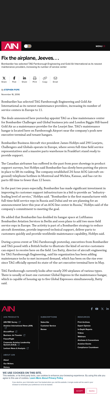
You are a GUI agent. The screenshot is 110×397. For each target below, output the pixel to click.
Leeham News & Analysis (14, 348)
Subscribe (45, 322)
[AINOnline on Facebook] (92, 309)
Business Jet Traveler (12, 335)
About (6, 360)
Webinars (82, 336)
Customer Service (48, 326)
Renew (44, 329)
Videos (81, 333)
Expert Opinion (84, 326)
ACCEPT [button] (79, 391)
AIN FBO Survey (10, 322)
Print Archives (84, 322)
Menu (99, 46)
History (6, 367)
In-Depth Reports (85, 329)
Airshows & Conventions (88, 340)
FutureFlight (8, 339)
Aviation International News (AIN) (18, 326)
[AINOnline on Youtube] (96, 309)
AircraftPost (8, 331)
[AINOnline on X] (102, 309)
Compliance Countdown (88, 347)
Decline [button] (92, 391)
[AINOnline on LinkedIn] (107, 309)
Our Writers (8, 363)
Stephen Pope (11, 89)
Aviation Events (84, 344)
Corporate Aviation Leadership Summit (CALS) (16, 343)
